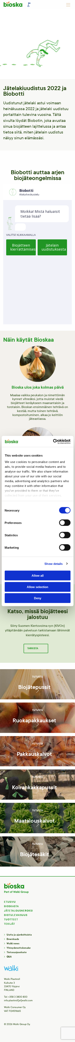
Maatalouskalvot (34, 820)
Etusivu (10, 902)
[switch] (64, 523)
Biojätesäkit (34, 854)
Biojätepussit (34, 687)
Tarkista (32, 648)
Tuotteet (11, 919)
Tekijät (9, 924)
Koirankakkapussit (34, 787)
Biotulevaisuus (15, 915)
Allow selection (37, 586)
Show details (53, 563)
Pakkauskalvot (34, 754)
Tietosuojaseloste (17, 952)
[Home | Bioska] (18, 5)
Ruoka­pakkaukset (34, 720)
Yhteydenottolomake (19, 947)
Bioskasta (11, 906)
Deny (37, 598)
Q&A (9, 956)
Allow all (38, 575)
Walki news (13, 943)
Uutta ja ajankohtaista (19, 934)
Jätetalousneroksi (18, 910)
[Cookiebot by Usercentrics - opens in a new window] (53, 441)
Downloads (13, 939)
